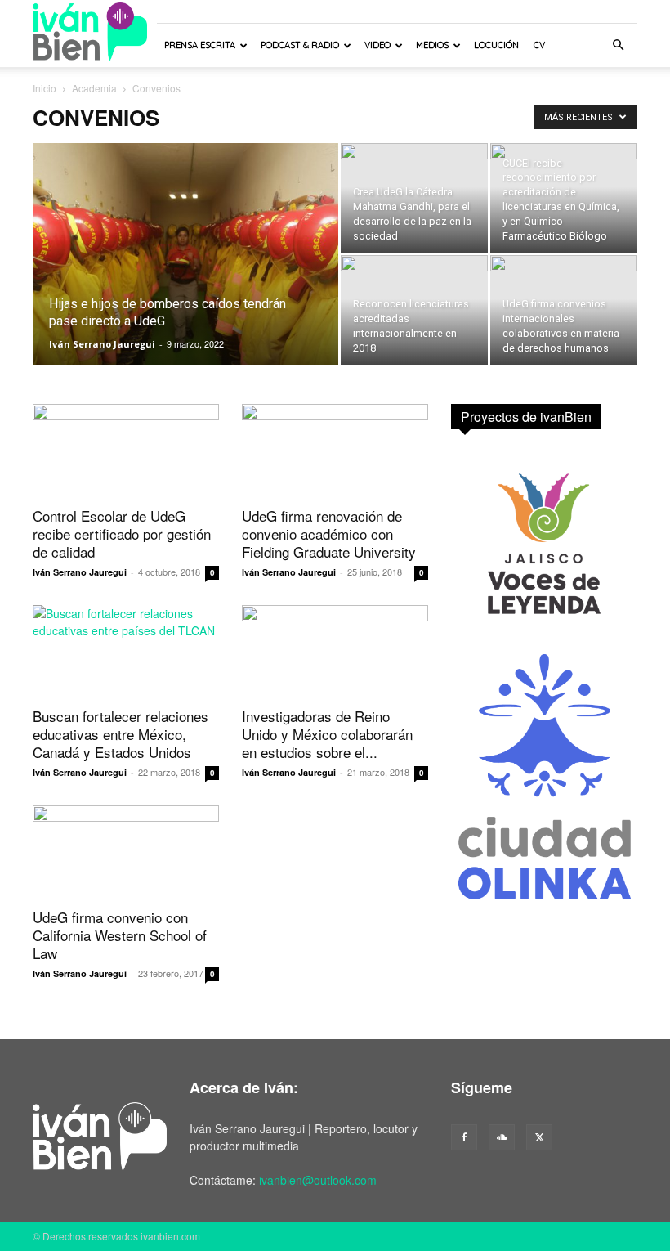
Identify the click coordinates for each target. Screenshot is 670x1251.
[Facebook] (464, 1137)
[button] (617, 45)
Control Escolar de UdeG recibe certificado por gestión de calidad (122, 533)
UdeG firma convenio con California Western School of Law (120, 935)
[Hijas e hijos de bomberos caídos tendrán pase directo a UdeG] (185, 275)
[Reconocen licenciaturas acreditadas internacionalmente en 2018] (414, 310)
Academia (94, 88)
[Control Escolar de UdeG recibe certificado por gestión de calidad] (126, 450)
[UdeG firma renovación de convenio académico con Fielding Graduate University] (335, 450)
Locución (496, 45)
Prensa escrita (199, 45)
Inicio (44, 88)
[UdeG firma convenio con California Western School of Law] (126, 851)
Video (377, 45)
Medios (432, 45)
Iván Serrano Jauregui (102, 344)
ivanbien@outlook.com (318, 1180)
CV (539, 45)
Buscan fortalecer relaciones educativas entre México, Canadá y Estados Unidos (120, 734)
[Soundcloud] (502, 1137)
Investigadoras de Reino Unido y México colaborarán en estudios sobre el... (327, 734)
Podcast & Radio (300, 45)
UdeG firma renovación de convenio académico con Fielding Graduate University (329, 533)
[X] (539, 1137)
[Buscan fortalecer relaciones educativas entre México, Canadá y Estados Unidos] (126, 651)
